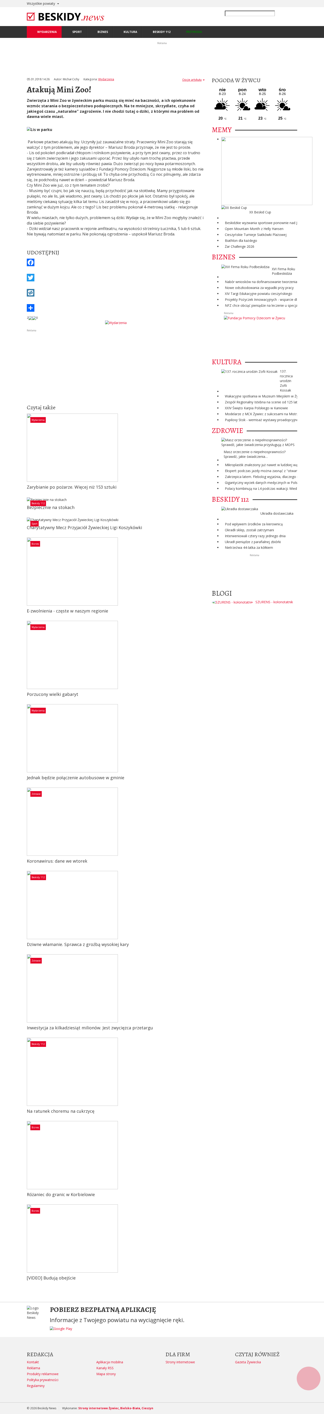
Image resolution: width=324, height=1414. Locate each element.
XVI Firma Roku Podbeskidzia (283, 271)
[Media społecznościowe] (116, 308)
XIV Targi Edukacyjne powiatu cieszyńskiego (258, 293)
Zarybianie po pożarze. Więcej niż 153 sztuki (71, 487)
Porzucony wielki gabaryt (52, 694)
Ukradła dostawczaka (276, 513)
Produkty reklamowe (43, 1374)
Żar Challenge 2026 (239, 246)
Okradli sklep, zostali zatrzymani (249, 530)
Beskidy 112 (38, 503)
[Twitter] (116, 277)
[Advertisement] (116, 366)
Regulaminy (36, 1385)
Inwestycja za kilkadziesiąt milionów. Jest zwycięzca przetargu (90, 1028)
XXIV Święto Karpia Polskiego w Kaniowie (256, 408)
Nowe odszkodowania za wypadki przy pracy (259, 287)
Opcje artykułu (192, 80)
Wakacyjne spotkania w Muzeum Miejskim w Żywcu (264, 396)
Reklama (33, 1368)
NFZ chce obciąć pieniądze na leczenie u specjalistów (266, 305)
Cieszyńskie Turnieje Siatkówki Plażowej (256, 234)
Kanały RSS (105, 1368)
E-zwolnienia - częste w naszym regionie (67, 611)
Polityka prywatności (42, 1380)
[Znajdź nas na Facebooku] (4, 707)
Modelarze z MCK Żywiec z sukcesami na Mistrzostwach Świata (274, 414)
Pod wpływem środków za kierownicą (254, 524)
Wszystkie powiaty (41, 3)
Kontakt (33, 1362)
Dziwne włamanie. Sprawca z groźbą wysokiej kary (78, 944)
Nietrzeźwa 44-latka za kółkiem (249, 547)
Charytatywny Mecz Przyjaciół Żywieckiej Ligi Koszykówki (84, 527)
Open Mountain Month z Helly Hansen (254, 228)
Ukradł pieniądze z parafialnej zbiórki (253, 542)
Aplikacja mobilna (109, 1362)
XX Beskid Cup (260, 212)
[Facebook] (116, 262)
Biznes (35, 543)
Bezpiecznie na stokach (50, 507)
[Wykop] (116, 293)
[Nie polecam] (34, 317)
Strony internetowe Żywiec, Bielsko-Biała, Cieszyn (115, 1408)
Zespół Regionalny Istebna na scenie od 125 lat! (261, 402)
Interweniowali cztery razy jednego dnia (255, 536)
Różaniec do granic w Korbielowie (61, 1194)
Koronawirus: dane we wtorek (57, 861)
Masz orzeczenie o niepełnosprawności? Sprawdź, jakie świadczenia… (255, 454)
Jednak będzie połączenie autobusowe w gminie (75, 777)
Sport (34, 523)
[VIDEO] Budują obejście (51, 1278)
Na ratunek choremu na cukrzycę (60, 1111)
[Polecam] (30, 317)
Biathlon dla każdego (241, 240)
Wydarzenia (106, 79)
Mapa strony (106, 1374)
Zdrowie (36, 794)
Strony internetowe (180, 1362)
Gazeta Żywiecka (248, 1362)
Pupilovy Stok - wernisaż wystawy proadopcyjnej (262, 420)
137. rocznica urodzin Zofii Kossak (286, 380)
